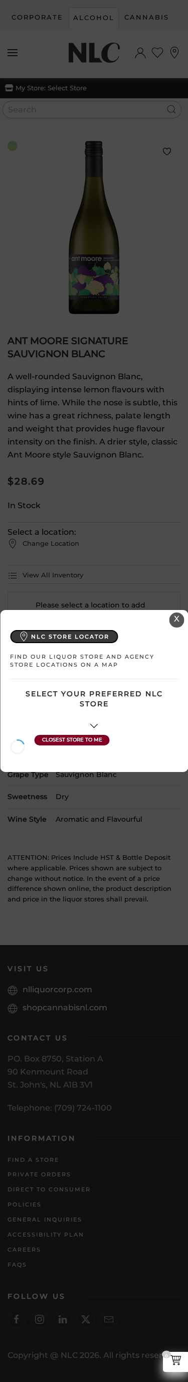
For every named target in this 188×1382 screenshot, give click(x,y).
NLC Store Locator (70, 636)
